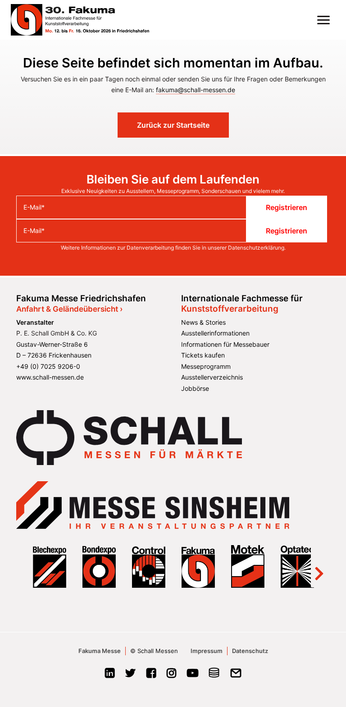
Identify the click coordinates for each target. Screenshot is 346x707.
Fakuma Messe (99, 650)
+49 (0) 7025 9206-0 (48, 366)
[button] (323, 20)
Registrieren (286, 207)
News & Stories (203, 322)
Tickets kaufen (203, 355)
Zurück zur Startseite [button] (173, 125)
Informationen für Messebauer (225, 344)
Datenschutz (250, 650)
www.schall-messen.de (50, 377)
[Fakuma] (80, 20)
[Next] (319, 566)
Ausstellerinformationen (215, 333)
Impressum (207, 650)
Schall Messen (157, 650)
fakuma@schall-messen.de (195, 90)
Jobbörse (195, 388)
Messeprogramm (206, 366)
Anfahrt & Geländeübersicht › (69, 308)
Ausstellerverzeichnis (212, 377)
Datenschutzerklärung (256, 247)
